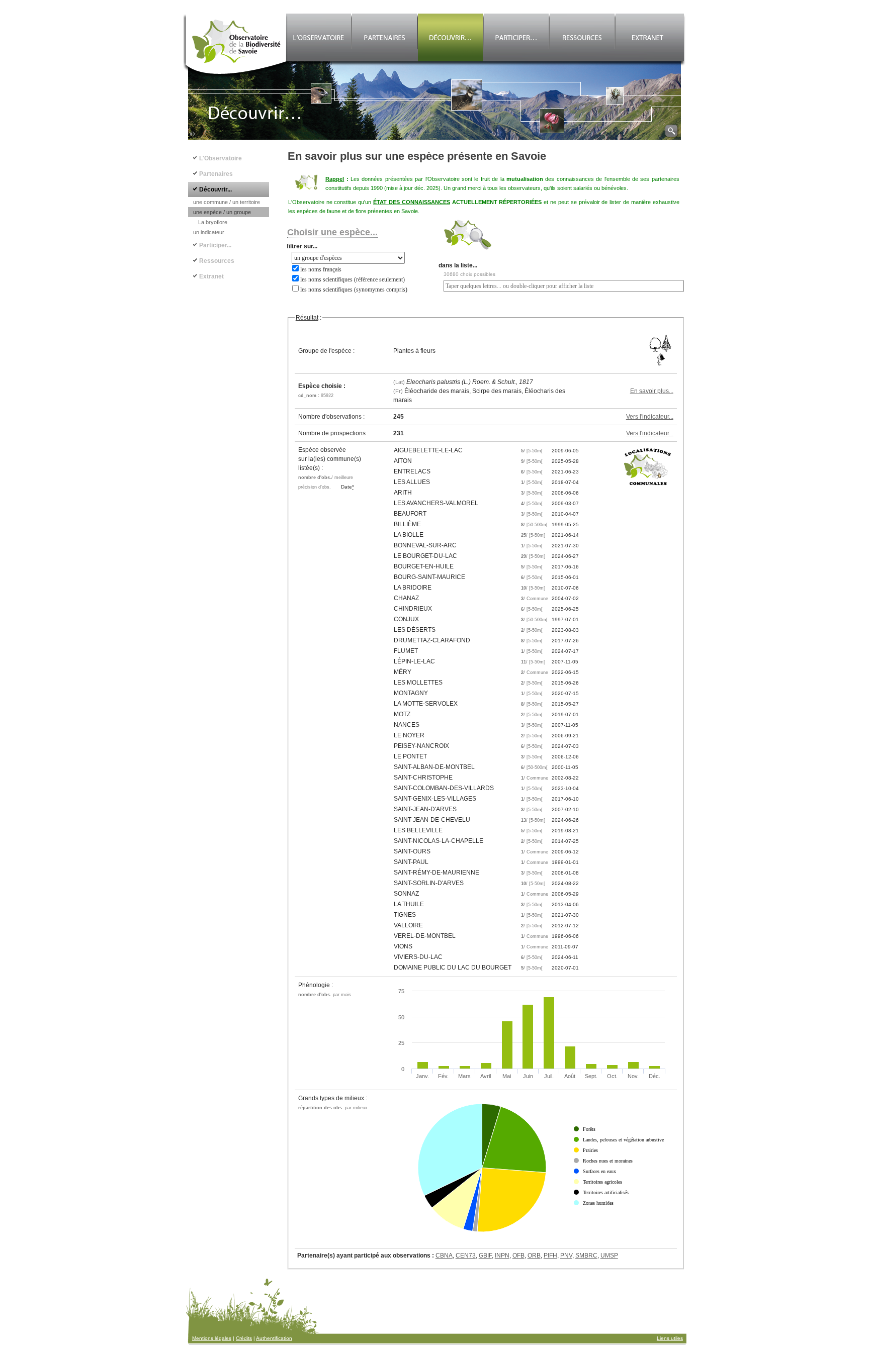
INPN (502, 1255)
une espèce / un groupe (222, 212)
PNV (566, 1255)
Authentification (274, 1338)
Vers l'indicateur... (649, 416)
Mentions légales (211, 1338)
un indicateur (208, 232)
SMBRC (586, 1255)
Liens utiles (670, 1338)
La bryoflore (212, 222)
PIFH (550, 1255)
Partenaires (216, 173)
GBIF (485, 1255)
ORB (534, 1255)
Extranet (211, 276)
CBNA (444, 1255)
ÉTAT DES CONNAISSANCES (411, 202)
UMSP (609, 1255)
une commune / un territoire (226, 202)
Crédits (244, 1338)
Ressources (216, 260)
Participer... (215, 245)
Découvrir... (215, 189)
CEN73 (466, 1255)
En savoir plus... (651, 391)
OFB (518, 1255)
